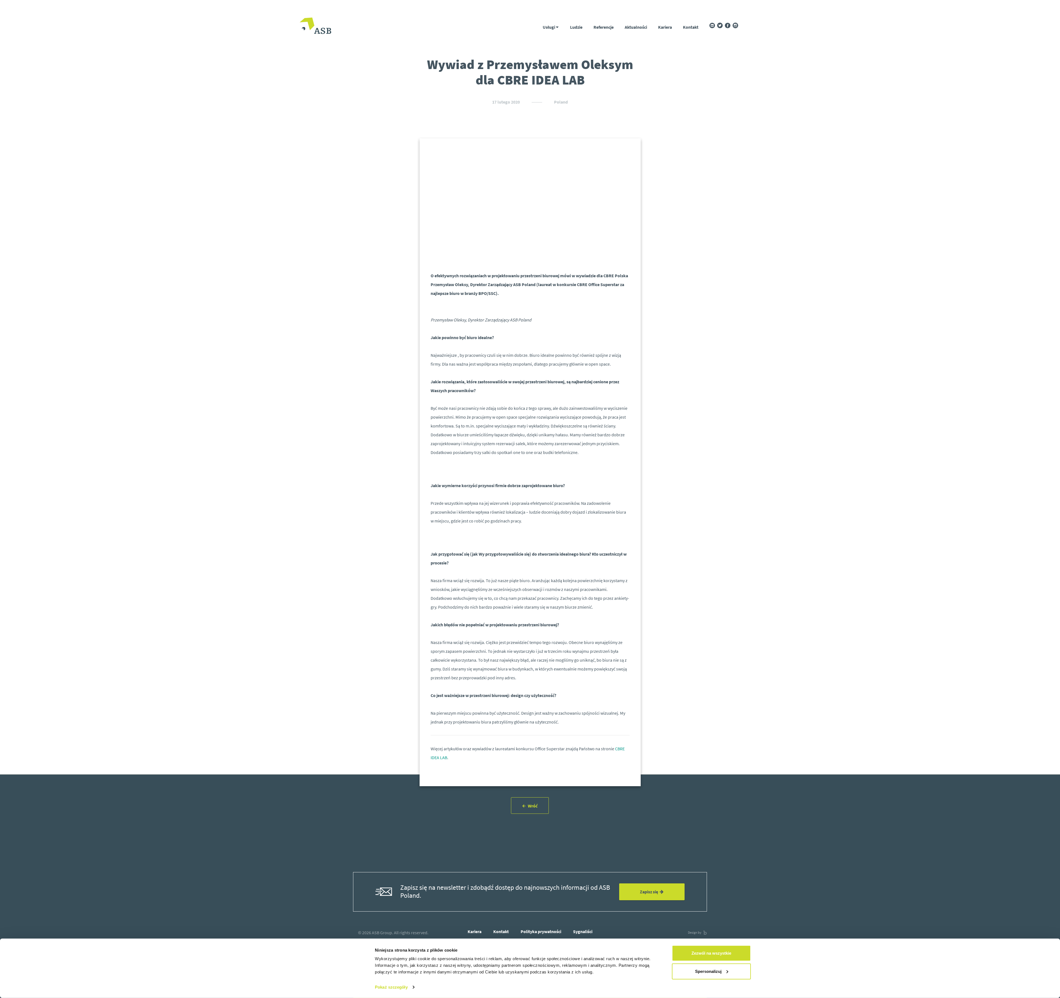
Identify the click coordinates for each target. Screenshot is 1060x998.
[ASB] (315, 26)
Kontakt (690, 27)
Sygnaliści (582, 931)
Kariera (665, 27)
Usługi (549, 27)
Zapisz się (650, 891)
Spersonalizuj (708, 971)
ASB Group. (382, 932)
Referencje (603, 27)
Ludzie (576, 27)
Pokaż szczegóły (391, 987)
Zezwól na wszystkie (711, 953)
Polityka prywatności (541, 931)
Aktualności (636, 27)
